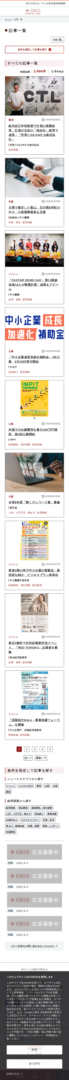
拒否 (34, 1049)
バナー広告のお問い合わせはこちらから (33, 946)
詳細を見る (13, 1073)
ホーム (8, 19)
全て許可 (34, 1063)
